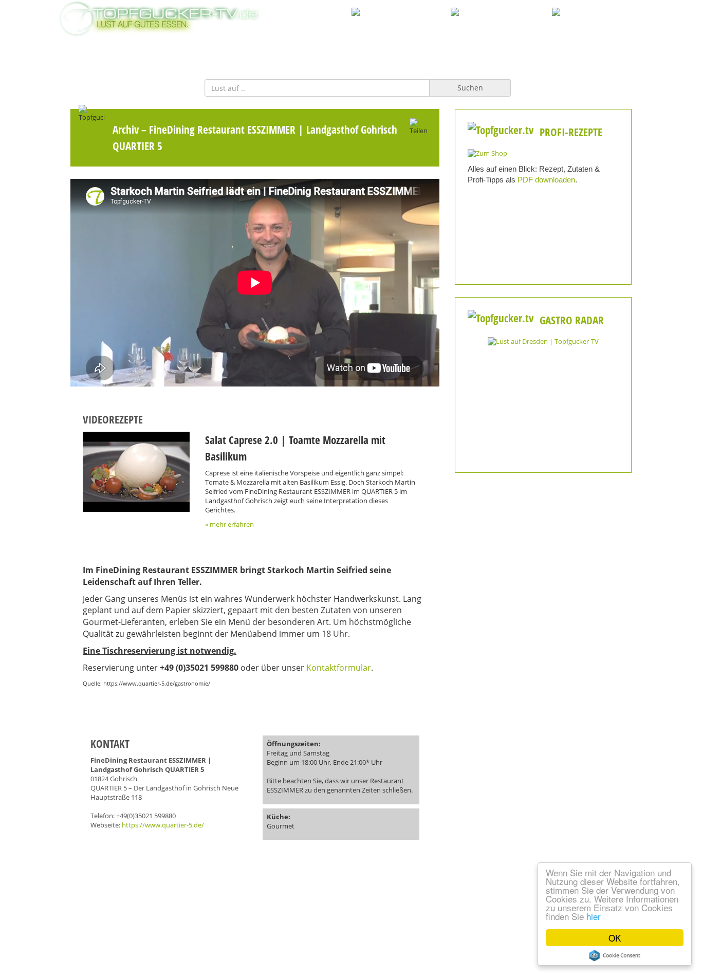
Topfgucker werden (250, 919)
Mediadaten (151, 919)
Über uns (351, 919)
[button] (136, 472)
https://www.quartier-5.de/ (163, 825)
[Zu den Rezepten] (487, 153)
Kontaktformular (338, 667)
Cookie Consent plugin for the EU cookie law (614, 955)
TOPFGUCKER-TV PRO (401, 51)
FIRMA (335, 51)
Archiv (126, 129)
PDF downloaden (546, 179)
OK (614, 937)
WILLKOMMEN (282, 51)
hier (593, 916)
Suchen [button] (470, 88)
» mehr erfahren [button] (229, 524)
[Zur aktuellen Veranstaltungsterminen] (543, 341)
